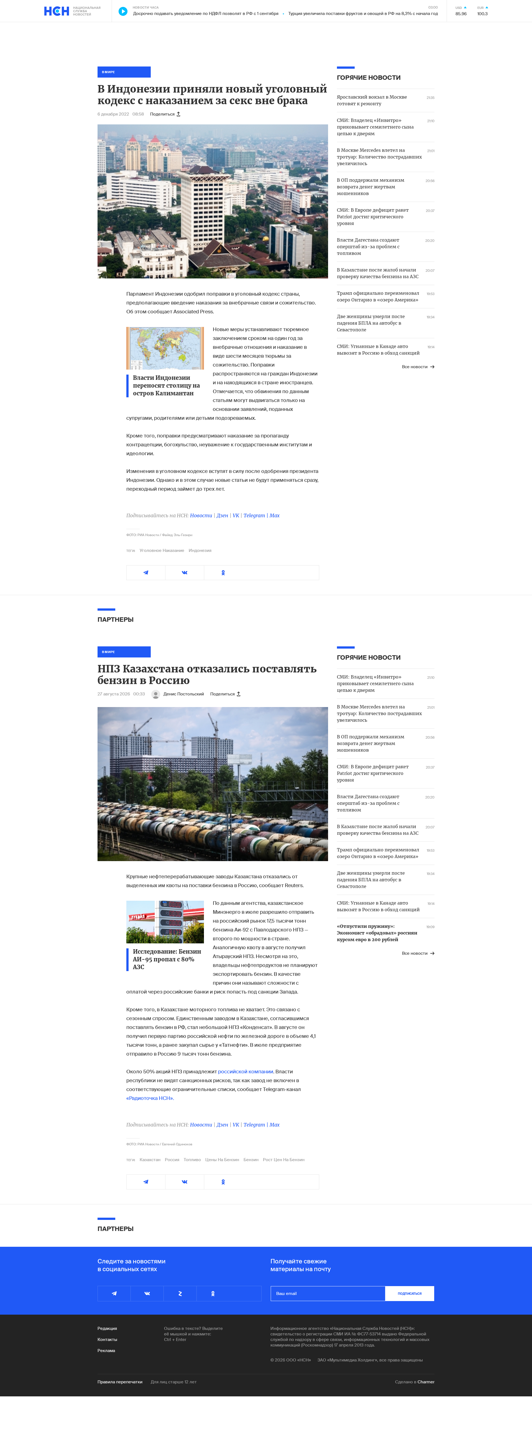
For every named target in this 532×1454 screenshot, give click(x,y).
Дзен (222, 515)
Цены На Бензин (222, 1160)
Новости (201, 515)
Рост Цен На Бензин (284, 1160)
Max (275, 515)
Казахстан (150, 1160)
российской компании (245, 1071)
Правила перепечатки (120, 1382)
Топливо (192, 1160)
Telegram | (257, 515)
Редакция (107, 1328)
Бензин (251, 1160)
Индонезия (200, 550)
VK (236, 515)
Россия (172, 1160)
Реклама (106, 1350)
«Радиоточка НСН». (150, 1098)
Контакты (107, 1339)
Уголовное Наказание (162, 550)
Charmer (426, 1382)
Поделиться (162, 114)
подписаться (410, 1294)
